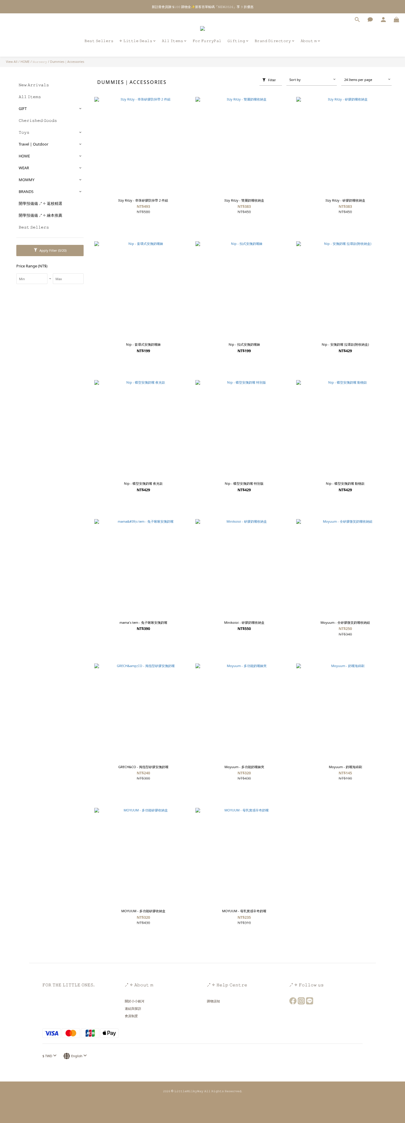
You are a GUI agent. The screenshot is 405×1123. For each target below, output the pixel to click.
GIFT (23, 108)
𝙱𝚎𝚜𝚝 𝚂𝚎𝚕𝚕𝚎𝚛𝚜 (98, 40)
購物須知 (213, 1001)
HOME (25, 62)
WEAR (24, 167)
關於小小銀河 (134, 1001)
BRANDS (26, 191)
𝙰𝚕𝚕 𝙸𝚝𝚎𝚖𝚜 (172, 40)
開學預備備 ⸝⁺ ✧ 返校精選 (40, 203)
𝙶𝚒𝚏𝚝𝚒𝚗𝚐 (236, 40)
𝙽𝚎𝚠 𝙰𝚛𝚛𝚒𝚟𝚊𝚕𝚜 (34, 84)
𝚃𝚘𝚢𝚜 (24, 132)
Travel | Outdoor (33, 144)
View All (11, 62)
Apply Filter (52, 250)
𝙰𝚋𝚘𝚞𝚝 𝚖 (309, 40)
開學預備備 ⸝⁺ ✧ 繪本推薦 (40, 215)
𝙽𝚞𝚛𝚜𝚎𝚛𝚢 (40, 62)
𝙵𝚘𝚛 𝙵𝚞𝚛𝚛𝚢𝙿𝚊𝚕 (207, 40)
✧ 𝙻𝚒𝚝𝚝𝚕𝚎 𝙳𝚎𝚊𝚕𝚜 (135, 40)
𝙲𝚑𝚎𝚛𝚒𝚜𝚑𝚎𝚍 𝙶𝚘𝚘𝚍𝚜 (38, 120)
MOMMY (26, 179)
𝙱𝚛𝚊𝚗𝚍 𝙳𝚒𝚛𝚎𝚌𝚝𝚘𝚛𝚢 (273, 40)
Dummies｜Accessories (67, 62)
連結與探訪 (133, 1008)
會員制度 (131, 1016)
